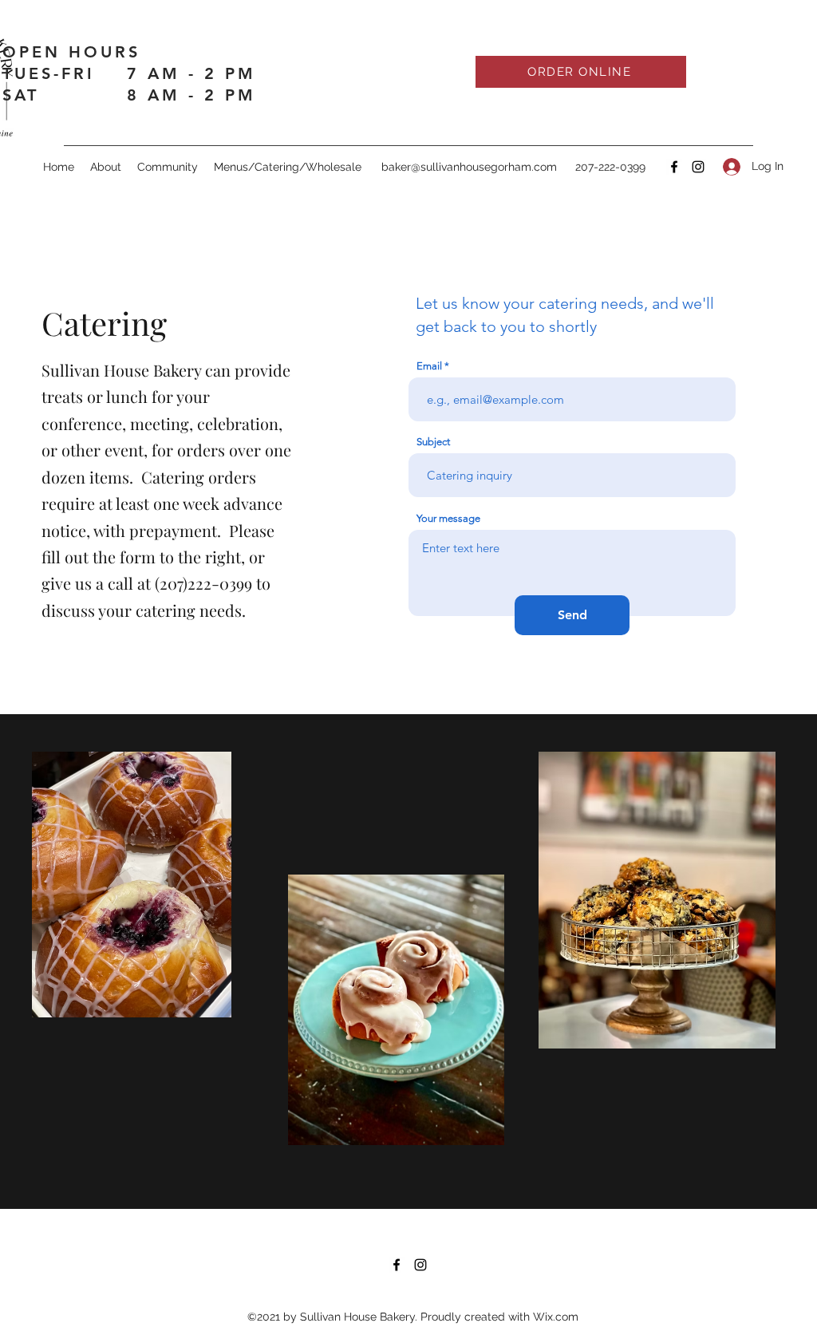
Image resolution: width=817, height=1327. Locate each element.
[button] (287, 167)
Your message (448, 518)
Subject (433, 441)
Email (429, 366)
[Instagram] (698, 167)
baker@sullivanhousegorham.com (469, 166)
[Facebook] (674, 167)
